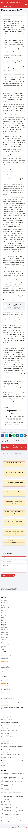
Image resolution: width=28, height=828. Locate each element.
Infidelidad (3, 619)
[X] (10, 435)
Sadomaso (3, 639)
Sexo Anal (3, 641)
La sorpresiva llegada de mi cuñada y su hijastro (13, 784)
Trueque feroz (4, 676)
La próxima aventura (6, 757)
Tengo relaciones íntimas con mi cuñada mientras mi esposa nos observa (14, 811)
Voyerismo (3, 651)
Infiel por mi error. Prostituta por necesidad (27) (6, 440)
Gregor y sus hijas (8, 804)
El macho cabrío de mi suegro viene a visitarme (13, 788)
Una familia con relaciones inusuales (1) (21, 440)
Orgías (2, 631)
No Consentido (4, 629)
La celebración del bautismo (7, 698)
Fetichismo (3, 610)
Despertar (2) (4, 765)
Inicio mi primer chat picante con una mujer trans (12, 746)
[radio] (8, 419)
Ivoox (24, 826)
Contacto (3, 826)
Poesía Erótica (4, 634)
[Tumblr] (17, 435)
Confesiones (4, 600)
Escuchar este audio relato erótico (14, 15)
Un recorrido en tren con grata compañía (10, 722)
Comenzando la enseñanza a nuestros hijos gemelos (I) (12, 708)
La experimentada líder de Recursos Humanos (11, 740)
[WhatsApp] (14, 435)
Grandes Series (4, 615)
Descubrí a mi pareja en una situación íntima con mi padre (13, 792)
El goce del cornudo (5, 680)
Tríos (2, 649)
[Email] (25, 435)
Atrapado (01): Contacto (6, 719)
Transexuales (4, 647)
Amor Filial (3, 597)
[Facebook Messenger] (6, 435)
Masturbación (4, 627)
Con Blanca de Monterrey (7, 716)
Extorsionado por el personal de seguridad (10, 730)
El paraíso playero (5, 733)
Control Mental (4, 602)
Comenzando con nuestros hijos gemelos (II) (11, 663)
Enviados (3, 605)
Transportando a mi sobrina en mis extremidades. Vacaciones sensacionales (14, 777)
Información (4, 620)
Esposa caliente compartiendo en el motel (10, 754)
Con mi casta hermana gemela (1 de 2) (13, 814)
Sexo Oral (3, 646)
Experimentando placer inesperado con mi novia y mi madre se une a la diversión (13, 797)
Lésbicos (3, 626)
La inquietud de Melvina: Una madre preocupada (12, 736)
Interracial (3, 624)
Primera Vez (4, 636)
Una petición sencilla (6, 667)
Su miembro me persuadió (7, 694)
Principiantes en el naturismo (7, 743)
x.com (14, 827)
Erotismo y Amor (5, 607)
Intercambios (4, 622)
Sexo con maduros (5, 644)
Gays (2, 612)
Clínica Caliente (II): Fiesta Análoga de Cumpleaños (12, 702)
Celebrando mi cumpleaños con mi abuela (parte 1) (14, 773)
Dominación (4, 604)
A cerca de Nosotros (11, 826)
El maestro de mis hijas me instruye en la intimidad (14, 820)
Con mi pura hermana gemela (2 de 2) (13, 781)
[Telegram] (21, 435)
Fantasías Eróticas (5, 609)
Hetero (2, 617)
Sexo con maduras (5, 642)
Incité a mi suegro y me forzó (11, 807)
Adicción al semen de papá (7, 671)
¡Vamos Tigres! (4, 658)
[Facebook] (2, 435)
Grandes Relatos (4, 614)
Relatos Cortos (4, 637)
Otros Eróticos (4, 632)
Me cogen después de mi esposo (11, 817)
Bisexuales (3, 598)
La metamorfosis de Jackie (7, 689)
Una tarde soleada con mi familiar (8, 685)
